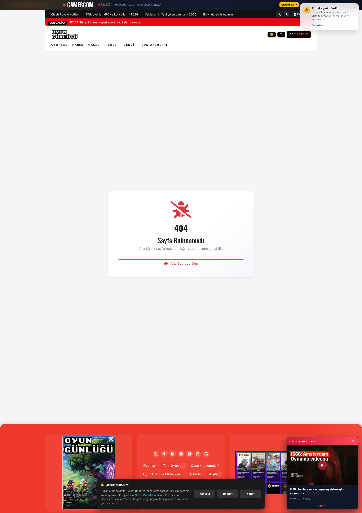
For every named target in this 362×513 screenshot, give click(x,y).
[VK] (181, 453)
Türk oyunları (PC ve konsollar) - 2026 (112, 14)
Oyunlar (59, 44)
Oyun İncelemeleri (205, 466)
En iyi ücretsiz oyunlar (218, 14)
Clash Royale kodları (65, 14)
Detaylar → (318, 25)
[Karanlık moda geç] (287, 14)
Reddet (228, 493)
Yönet (251, 493)
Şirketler (195, 474)
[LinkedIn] (172, 453)
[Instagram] (197, 453)
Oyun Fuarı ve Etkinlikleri (162, 474)
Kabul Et (204, 493)
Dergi (129, 44)
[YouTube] (189, 453)
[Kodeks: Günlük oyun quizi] (272, 34)
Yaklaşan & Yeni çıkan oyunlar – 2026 (171, 14)
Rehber (112, 44)
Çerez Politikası (145, 495)
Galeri (94, 44)
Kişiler (214, 474)
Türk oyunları (153, 44)
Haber (78, 44)
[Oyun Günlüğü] (65, 34)
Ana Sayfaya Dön (183, 263)
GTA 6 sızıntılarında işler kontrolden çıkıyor (99, 22)
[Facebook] (164, 453)
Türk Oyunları (173, 466)
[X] (156, 453)
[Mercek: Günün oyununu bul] (281, 34)
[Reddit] (206, 453)
